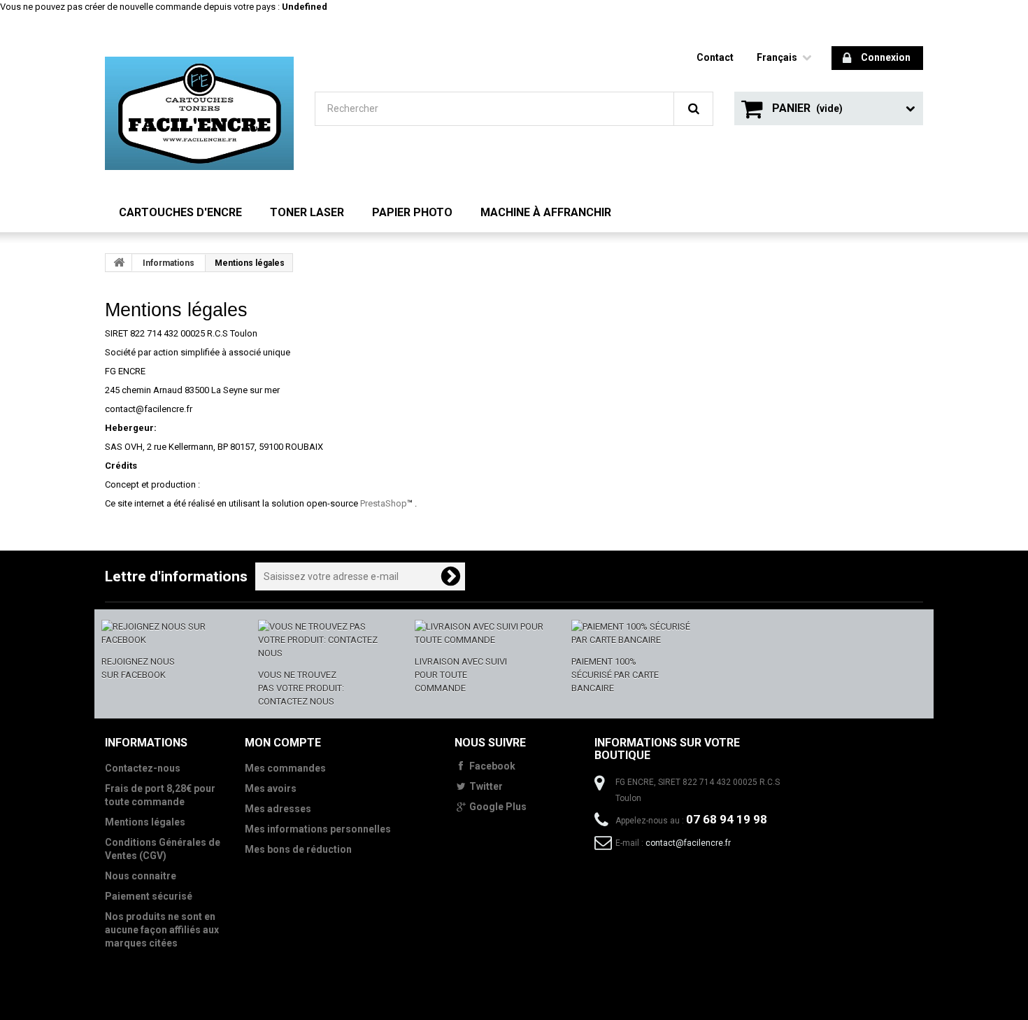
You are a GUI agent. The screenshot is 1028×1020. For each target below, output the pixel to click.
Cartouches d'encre (180, 212)
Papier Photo (412, 212)
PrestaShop (383, 503)
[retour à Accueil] (119, 262)
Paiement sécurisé (148, 896)
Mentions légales (145, 822)
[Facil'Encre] (199, 113)
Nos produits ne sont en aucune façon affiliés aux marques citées (162, 930)
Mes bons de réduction (298, 849)
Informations (168, 263)
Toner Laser (307, 212)
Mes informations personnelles (318, 829)
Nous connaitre (140, 875)
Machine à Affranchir (545, 212)
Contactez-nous (142, 768)
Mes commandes (285, 768)
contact (715, 57)
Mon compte (283, 742)
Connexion (886, 57)
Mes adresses (278, 808)
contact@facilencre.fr (688, 843)
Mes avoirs (271, 788)
